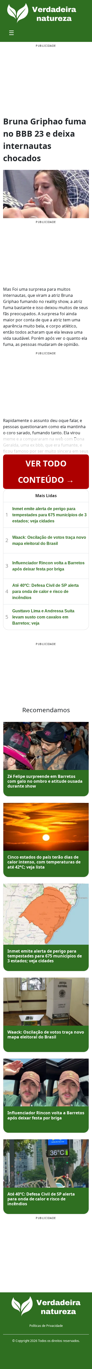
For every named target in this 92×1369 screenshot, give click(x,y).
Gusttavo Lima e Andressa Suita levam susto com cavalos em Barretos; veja (43, 617)
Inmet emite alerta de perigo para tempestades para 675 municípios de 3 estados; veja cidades (49, 515)
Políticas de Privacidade (46, 1326)
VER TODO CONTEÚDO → (46, 471)
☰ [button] (11, 32)
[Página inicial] (46, 1306)
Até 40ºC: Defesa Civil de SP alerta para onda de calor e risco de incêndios (45, 591)
